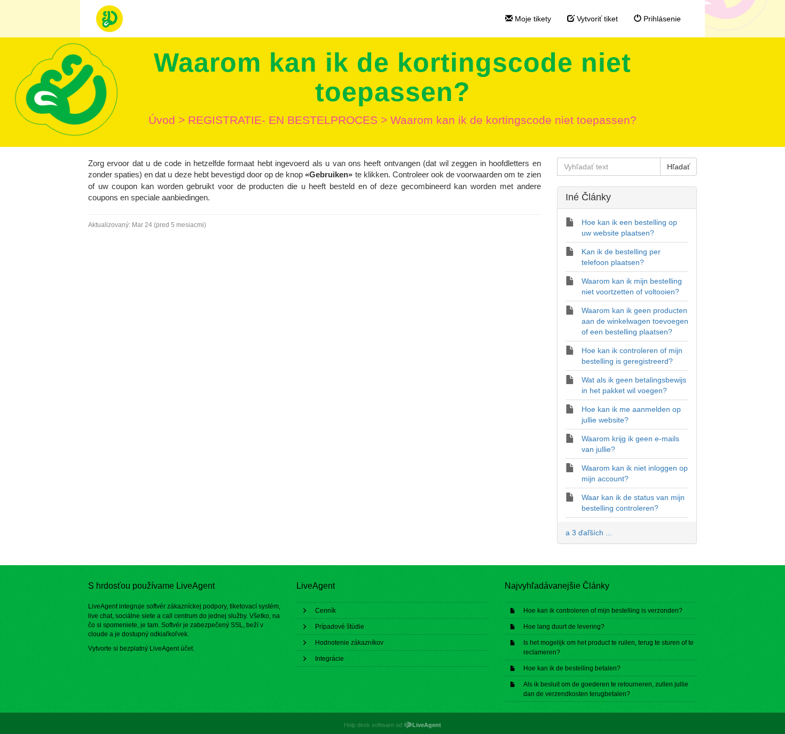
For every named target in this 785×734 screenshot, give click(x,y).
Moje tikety (532, 18)
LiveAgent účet (171, 648)
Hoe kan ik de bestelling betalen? (572, 668)
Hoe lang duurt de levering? (564, 626)
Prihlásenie (661, 18)
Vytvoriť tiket (596, 18)
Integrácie (329, 658)
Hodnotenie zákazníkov (349, 642)
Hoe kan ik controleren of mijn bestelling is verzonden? (602, 610)
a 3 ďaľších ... (589, 532)
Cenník (325, 610)
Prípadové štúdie (339, 626)
